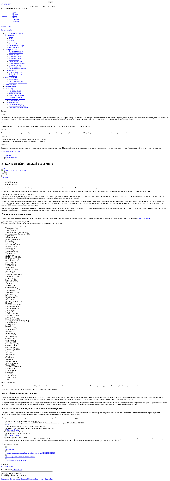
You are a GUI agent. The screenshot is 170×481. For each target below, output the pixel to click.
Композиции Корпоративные (15, 99)
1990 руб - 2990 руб (15, 72)
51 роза (11, 40)
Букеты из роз (9, 35)
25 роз (11, 38)
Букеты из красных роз (16, 46)
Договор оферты (15, 479)
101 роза (12, 42)
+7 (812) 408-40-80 (143, 218)
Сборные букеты (10, 70)
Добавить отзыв (14, 151)
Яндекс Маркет (14, 100)
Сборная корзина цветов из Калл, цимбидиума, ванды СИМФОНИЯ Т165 (30, 453)
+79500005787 (6, 4)
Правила (15, 14)
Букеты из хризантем (16, 53)
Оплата (14, 16)
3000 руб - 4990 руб (15, 74)
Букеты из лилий (14, 54)
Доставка (15, 19)
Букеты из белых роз (16, 44)
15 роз (11, 37)
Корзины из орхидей (16, 81)
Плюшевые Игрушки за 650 (18, 107)
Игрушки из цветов (15, 97)
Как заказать (5, 479)
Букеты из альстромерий (17, 63)
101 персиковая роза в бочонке (15, 460)
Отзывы (15, 17)
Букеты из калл (14, 60)
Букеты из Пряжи (15, 93)
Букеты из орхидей (15, 61)
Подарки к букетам (11, 102)
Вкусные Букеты (10, 86)
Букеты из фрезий (15, 67)
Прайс (14, 12)
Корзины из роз (14, 79)
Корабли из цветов (15, 90)
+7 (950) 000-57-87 (35, 6)
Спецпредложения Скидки (14, 33)
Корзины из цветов (11, 77)
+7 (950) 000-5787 (7, 466)
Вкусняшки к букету (16, 104)
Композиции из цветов (16, 95)
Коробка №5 (9, 449)
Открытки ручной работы (17, 106)
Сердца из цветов (15, 92)
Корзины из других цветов (18, 83)
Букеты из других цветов (17, 69)
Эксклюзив (9, 88)
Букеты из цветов (11, 49)
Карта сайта (49, 479)
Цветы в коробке (10, 84)
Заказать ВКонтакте (28, 479)
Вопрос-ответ (39, 479)
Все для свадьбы (6, 30)
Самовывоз (16, 21)
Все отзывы (5, 151)
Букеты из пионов (15, 58)
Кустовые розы (14, 47)
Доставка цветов (6, 26)
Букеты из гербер (15, 56)
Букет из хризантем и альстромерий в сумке (20, 457)
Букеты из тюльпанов (16, 51)
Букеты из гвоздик (15, 65)
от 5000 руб (13, 76)
